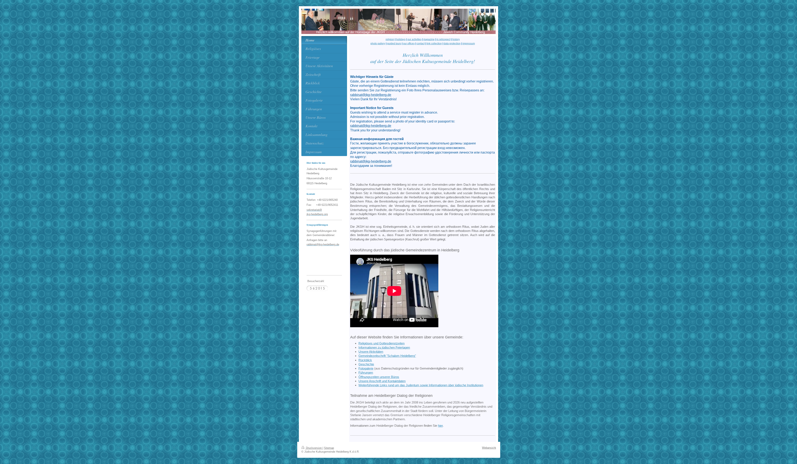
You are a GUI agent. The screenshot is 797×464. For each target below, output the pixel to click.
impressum (468, 43)
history (456, 39)
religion (390, 39)
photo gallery (377, 43)
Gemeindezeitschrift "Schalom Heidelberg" (387, 355)
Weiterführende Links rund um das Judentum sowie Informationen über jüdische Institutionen (420, 385)
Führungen (365, 372)
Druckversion (314, 447)
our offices (409, 43)
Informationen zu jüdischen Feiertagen (384, 347)
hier (440, 425)
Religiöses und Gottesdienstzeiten (381, 343)
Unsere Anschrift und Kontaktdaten (382, 381)
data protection (452, 43)
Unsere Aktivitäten (370, 351)
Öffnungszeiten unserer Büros (378, 377)
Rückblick (365, 360)
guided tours (394, 43)
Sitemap (329, 447)
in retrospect (443, 39)
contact (421, 43)
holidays (401, 39)
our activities (414, 39)
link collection (434, 43)
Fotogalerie (365, 368)
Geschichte (366, 364)
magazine (429, 39)
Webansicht (489, 447)
